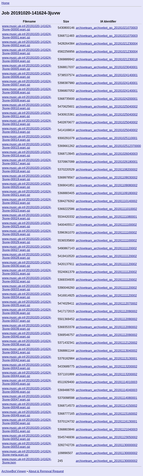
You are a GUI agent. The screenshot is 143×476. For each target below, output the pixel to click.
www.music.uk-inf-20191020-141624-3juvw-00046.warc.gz (26, 390)
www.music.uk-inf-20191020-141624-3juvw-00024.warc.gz (26, 216)
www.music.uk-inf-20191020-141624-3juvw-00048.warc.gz (26, 405)
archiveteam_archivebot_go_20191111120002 (106, 248)
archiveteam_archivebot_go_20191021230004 (107, 43)
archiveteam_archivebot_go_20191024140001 (107, 75)
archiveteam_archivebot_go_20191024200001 (107, 98)
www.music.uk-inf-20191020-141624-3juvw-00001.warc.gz (26, 36)
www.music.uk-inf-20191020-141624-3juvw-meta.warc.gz (26, 453)
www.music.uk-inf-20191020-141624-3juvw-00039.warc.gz (26, 327)
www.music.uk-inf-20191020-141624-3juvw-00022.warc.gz (26, 201)
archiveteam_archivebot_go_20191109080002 (106, 185)
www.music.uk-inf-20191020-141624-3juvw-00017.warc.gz (26, 161)
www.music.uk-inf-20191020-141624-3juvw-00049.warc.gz (26, 413)
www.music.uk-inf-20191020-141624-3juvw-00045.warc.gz (26, 382)
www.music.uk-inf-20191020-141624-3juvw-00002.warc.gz (26, 43)
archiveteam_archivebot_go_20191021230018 (107, 59)
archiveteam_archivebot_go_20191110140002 (106, 201)
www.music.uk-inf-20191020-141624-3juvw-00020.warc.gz (26, 185)
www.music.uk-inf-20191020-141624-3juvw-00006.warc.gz (26, 75)
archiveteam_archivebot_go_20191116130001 (106, 421)
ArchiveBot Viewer (13, 471)
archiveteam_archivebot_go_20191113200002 (106, 366)
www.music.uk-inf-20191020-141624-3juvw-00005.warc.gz (26, 67)
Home (5, 3)
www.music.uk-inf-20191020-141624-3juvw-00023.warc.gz (26, 209)
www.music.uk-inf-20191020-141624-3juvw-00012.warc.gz (26, 122)
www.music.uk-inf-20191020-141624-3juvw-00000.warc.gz (26, 28)
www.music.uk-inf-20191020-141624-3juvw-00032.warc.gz (26, 279)
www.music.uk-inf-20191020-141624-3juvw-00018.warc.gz (26, 169)
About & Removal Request (46, 471)
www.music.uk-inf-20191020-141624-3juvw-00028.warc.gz (26, 256)
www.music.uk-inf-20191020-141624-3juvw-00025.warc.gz (26, 224)
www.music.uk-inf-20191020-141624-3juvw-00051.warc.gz (26, 429)
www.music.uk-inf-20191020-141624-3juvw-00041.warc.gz (26, 350)
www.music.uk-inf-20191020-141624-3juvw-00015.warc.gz (26, 146)
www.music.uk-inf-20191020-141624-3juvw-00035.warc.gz (26, 303)
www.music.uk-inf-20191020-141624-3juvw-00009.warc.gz (26, 98)
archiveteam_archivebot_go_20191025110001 (106, 138)
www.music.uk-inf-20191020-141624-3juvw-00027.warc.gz (26, 248)
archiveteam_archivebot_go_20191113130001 (106, 358)
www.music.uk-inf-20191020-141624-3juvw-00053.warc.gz (26, 445)
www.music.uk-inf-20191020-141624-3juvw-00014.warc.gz (26, 138)
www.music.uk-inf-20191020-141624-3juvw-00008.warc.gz (26, 91)
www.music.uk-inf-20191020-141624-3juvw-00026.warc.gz (26, 232)
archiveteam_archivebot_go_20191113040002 (106, 350)
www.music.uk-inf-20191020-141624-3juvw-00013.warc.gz (26, 130)
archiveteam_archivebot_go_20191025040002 (107, 106)
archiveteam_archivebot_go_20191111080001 (106, 216)
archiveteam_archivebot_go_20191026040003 (107, 153)
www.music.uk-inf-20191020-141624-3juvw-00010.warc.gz (26, 106)
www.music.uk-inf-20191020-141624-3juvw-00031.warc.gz (26, 272)
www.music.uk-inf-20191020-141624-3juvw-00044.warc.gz (26, 374)
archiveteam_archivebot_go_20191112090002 (106, 311)
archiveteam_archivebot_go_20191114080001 (106, 397)
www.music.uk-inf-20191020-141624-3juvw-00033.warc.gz (26, 287)
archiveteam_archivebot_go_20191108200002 (106, 169)
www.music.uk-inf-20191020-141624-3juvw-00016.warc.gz (26, 153)
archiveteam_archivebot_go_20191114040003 (106, 390)
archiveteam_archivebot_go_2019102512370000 (108, 146)
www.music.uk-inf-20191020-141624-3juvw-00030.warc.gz (26, 264)
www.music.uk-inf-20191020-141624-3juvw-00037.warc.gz (26, 319)
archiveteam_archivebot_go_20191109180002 (106, 193)
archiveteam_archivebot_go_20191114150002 (106, 405)
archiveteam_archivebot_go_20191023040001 (107, 67)
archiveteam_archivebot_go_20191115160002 (106, 413)
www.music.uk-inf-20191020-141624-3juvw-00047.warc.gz (26, 398)
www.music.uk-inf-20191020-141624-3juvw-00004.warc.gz (26, 59)
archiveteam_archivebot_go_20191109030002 (106, 177)
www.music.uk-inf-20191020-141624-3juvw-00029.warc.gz (26, 240)
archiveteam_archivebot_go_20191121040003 (106, 429)
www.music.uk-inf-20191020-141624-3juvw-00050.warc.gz (26, 421)
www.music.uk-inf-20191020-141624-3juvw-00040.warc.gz (26, 335)
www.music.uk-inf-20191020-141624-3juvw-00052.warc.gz (26, 437)
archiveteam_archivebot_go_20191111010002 (106, 209)
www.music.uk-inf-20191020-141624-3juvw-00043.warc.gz (26, 366)
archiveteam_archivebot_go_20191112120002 (106, 342)
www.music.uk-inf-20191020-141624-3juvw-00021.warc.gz (26, 193)
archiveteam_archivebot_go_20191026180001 (107, 161)
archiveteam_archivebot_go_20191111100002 (106, 224)
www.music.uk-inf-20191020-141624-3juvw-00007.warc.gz (26, 83)
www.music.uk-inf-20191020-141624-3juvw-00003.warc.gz (26, 51)
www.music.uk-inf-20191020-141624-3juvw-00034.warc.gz (26, 295)
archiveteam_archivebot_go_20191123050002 (106, 437)
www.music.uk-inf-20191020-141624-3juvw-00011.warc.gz (26, 114)
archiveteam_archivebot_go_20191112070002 (106, 303)
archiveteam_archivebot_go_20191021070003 (107, 27)
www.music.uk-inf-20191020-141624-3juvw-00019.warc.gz (26, 177)
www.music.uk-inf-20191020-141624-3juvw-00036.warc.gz (26, 311)
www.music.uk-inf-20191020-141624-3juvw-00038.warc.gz (26, 342)
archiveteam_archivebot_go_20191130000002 (106, 445)
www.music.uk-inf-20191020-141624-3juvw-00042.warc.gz (26, 358)
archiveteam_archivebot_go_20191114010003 (106, 382)
